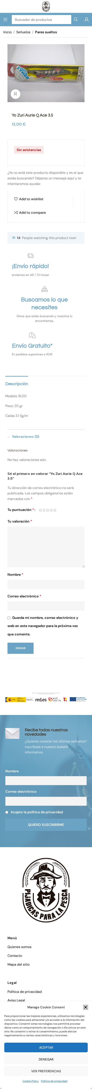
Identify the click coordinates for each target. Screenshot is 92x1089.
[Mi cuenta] (86, 19)
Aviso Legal (16, 1000)
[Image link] (46, 890)
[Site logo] (46, 6)
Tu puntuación (20, 509)
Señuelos (23, 32)
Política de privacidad (54, 1081)
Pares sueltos (46, 32)
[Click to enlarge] (15, 94)
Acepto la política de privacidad (37, 812)
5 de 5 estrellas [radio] (55, 510)
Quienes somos (19, 947)
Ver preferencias (46, 1071)
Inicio (7, 32)
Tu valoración (19, 521)
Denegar (46, 1059)
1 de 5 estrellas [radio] (40, 510)
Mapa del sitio (18, 964)
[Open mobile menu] (5, 19)
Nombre (15, 574)
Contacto (14, 955)
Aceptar (46, 1047)
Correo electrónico (24, 596)
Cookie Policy (30, 1081)
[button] (85, 1007)
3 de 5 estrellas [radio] (47, 510)
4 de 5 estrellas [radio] (51, 510)
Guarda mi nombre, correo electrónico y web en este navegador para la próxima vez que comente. (42, 625)
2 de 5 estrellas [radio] (44, 510)
